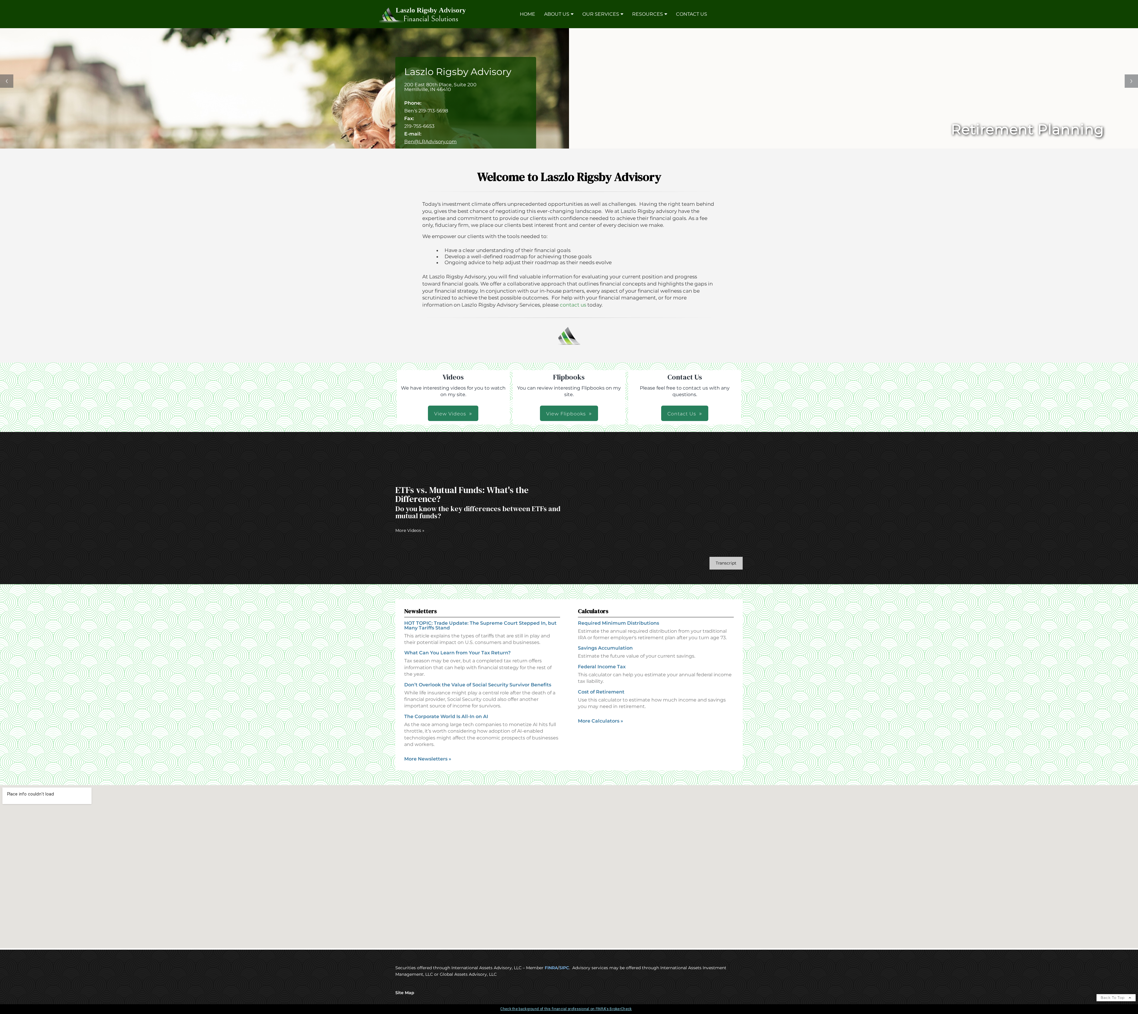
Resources (647, 14)
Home (527, 14)
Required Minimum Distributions (618, 623)
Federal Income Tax (602, 666)
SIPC (564, 967)
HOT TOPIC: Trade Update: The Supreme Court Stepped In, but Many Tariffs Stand (480, 625)
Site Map (404, 992)
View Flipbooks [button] (566, 414)
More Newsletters (427, 759)
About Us (556, 14)
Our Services (600, 14)
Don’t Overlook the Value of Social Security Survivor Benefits (477, 685)
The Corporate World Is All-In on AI (446, 716)
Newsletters (420, 611)
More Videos (409, 530)
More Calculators (600, 721)
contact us (573, 305)
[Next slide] (1131, 81)
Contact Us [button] (681, 414)
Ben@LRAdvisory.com (430, 141)
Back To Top (1113, 997)
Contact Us (691, 14)
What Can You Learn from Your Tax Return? (457, 653)
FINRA (551, 967)
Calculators (593, 611)
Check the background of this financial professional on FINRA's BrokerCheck (566, 1009)
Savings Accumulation (605, 648)
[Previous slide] (6, 81)
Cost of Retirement (601, 692)
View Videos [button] (450, 414)
